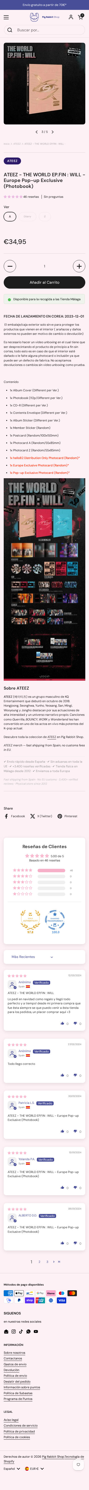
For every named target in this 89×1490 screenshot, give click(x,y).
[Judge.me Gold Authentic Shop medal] (30, 920)
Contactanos (13, 1358)
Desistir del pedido (17, 1382)
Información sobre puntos (22, 1387)
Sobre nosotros (14, 1353)
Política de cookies (17, 1437)
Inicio (7, 143)
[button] (80, 17)
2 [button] (39, 1262)
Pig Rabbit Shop (53, 1457)
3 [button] (47, 1262)
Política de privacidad (19, 1431)
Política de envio (15, 1376)
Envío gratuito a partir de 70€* (45, 4)
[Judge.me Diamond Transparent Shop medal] (55, 920)
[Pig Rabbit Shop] (44, 17)
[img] (17, 976)
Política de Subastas (18, 1393)
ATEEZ (17, 143)
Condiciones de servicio (21, 1426)
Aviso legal (11, 1420)
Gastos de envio (15, 1364)
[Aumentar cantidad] (79, 266)
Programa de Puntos (18, 1399)
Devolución (11, 1370)
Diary (27, 217)
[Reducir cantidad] (10, 266)
